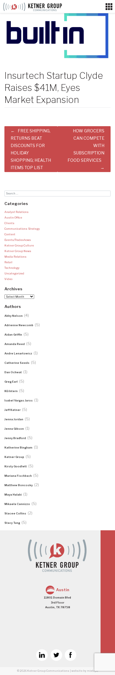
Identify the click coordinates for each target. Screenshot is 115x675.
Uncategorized (14, 273)
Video (8, 279)
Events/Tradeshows (17, 239)
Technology (11, 267)
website (77, 670)
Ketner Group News (17, 251)
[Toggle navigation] (109, 7)
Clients (9, 223)
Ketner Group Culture (19, 245)
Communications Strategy (22, 228)
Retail (8, 262)
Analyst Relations (16, 212)
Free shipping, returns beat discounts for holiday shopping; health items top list (31, 149)
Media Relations (15, 256)
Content (9, 234)
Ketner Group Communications (48, 670)
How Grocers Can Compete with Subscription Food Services (86, 145)
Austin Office (13, 217)
